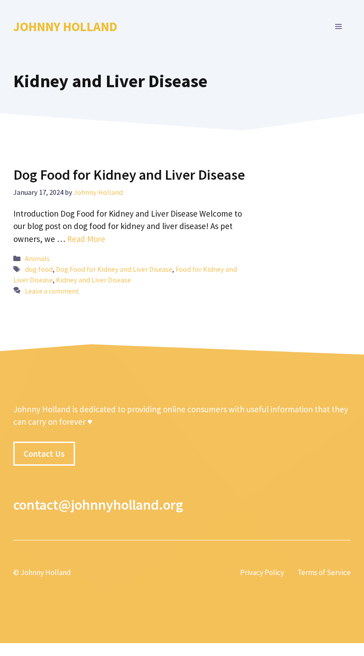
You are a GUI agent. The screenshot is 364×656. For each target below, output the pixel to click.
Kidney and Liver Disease (93, 279)
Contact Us (44, 453)
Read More (86, 238)
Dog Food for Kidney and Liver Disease (129, 175)
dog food (39, 269)
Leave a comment (52, 290)
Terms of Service (324, 572)
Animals (37, 258)
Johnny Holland (65, 26)
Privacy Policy (262, 572)
